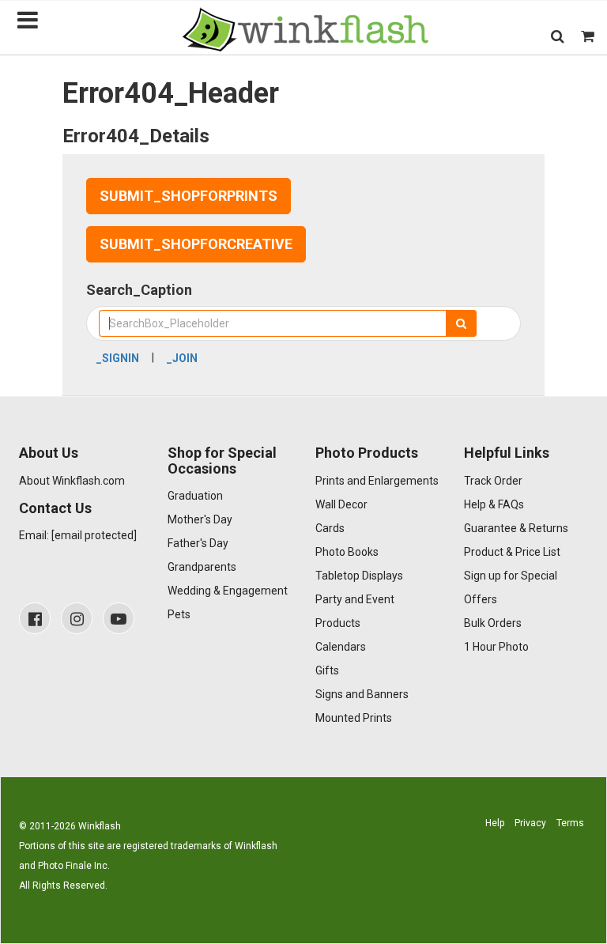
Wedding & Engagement (228, 590)
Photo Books (347, 552)
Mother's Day (200, 519)
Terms (570, 823)
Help (494, 823)
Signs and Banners (362, 694)
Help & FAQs (494, 504)
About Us (48, 452)
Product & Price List (512, 552)
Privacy (530, 823)
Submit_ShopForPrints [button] (188, 195)
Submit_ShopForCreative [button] (196, 244)
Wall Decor (341, 504)
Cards (330, 528)
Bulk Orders (493, 623)
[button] (557, 36)
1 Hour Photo (496, 646)
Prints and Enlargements (377, 480)
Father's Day (198, 543)
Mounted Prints (353, 718)
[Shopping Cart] (587, 36)
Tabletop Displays (359, 575)
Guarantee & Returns (516, 528)
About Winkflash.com (72, 480)
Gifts (327, 670)
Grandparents (202, 567)
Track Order (493, 480)
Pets (179, 614)
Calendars (340, 646)
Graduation (195, 495)
